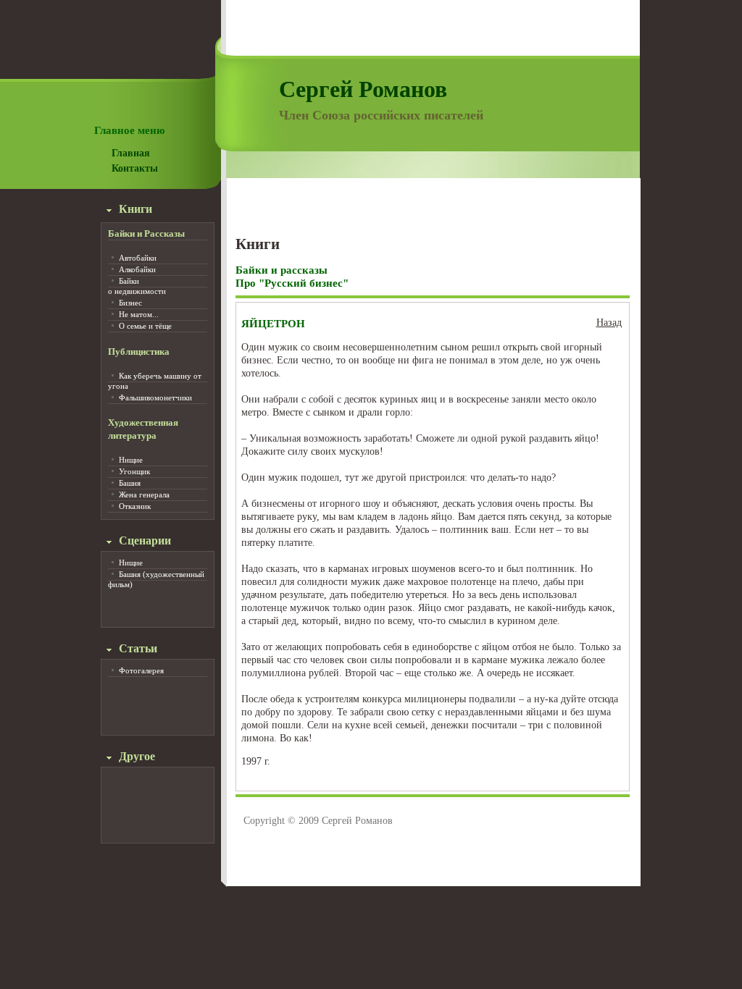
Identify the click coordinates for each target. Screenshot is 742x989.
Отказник (135, 506)
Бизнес (130, 302)
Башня (130, 483)
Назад (609, 322)
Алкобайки (137, 269)
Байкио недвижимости (137, 286)
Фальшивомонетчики (155, 397)
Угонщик (134, 471)
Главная (131, 153)
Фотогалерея (141, 670)
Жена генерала (144, 494)
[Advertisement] (432, 202)
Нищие (131, 459)
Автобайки (138, 257)
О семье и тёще (145, 325)
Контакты (135, 168)
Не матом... (139, 314)
